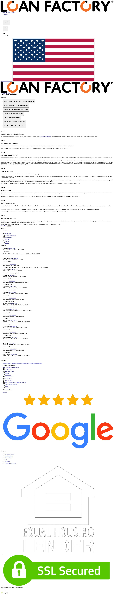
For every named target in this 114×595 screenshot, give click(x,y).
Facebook (7, 239)
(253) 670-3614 (15, 337)
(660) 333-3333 (13, 264)
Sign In (2, 81)
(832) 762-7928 (12, 332)
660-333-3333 (8, 233)
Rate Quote (5, 14)
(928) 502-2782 (11, 248)
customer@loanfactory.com (10, 235)
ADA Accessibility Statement (11, 384)
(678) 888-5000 (12, 281)
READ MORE (4, 225)
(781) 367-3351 (12, 298)
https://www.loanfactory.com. (45, 136)
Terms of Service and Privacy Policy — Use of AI (15, 382)
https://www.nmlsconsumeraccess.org (11, 367)
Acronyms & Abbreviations (10, 463)
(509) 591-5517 (13, 349)
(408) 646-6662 (14, 269)
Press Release (7, 387)
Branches (7, 373)
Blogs (6, 459)
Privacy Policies (8, 378)
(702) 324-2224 (13, 320)
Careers (6, 386)
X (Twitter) (7, 241)
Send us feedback (8, 237)
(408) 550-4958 (14, 258)
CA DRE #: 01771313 (9, 369)
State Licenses (8, 375)
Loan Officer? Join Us (9, 371)
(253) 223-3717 (12, 343)
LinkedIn (7, 243)
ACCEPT (9, 225)
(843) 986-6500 (13, 326)
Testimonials (7, 461)
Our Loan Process (8, 456)
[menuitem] (6, 22)
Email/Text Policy (8, 380)
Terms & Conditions (9, 376)
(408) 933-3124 (13, 286)
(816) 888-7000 (13, 303)
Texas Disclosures (8, 389)
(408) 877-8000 (12, 275)
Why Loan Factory (9, 457)
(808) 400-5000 (12, 292)
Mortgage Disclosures (9, 454)
